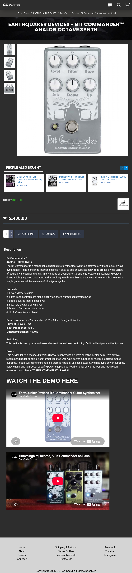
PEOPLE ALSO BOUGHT (23, 167)
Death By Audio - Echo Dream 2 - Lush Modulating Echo (29, 180)
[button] (122, 168)
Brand (26, 13)
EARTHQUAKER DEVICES (44, 13)
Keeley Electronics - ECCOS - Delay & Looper (113, 178)
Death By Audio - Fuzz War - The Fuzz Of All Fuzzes (71, 178)
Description (12, 249)
